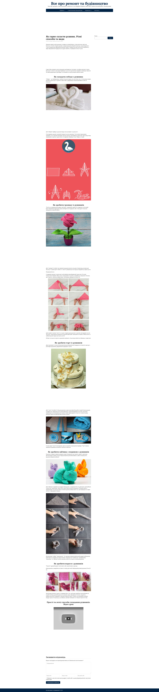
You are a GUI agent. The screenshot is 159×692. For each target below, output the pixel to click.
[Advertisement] (79, 22)
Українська (87, 10)
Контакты (96, 10)
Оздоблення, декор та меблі (57, 41)
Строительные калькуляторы (75, 10)
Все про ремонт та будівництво (79, 3)
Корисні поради (49, 41)
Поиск (95, 36)
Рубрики (62, 10)
